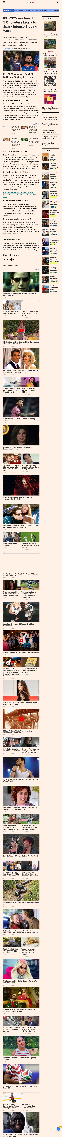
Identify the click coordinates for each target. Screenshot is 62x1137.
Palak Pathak (8, 48)
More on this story (10, 266)
